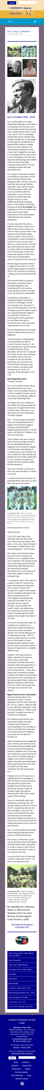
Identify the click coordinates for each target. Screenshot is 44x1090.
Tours (29, 1075)
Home (9, 31)
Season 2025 (16, 1069)
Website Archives (21, 1078)
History (16, 31)
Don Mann (12, 974)
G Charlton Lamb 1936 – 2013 (19, 988)
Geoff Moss (12, 979)
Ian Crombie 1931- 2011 (17, 1002)
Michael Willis (13, 983)
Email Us (27, 8)
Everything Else (17, 1075)
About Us (15, 1065)
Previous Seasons (21, 1072)
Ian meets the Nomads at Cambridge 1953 (22, 925)
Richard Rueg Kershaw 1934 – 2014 (21, 993)
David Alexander (14, 960)
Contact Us (26, 1062)
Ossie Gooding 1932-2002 (18, 997)
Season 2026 (26, 1065)
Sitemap (16, 1047)
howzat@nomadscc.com (23, 1039)
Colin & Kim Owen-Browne (18, 965)
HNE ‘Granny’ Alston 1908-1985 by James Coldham (21, 954)
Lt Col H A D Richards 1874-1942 (20, 1007)
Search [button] (11, 3)
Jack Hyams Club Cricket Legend (20, 969)
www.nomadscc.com (23, 1041)
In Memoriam (25, 31)
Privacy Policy (26, 1047)
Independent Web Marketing (22, 1053)
